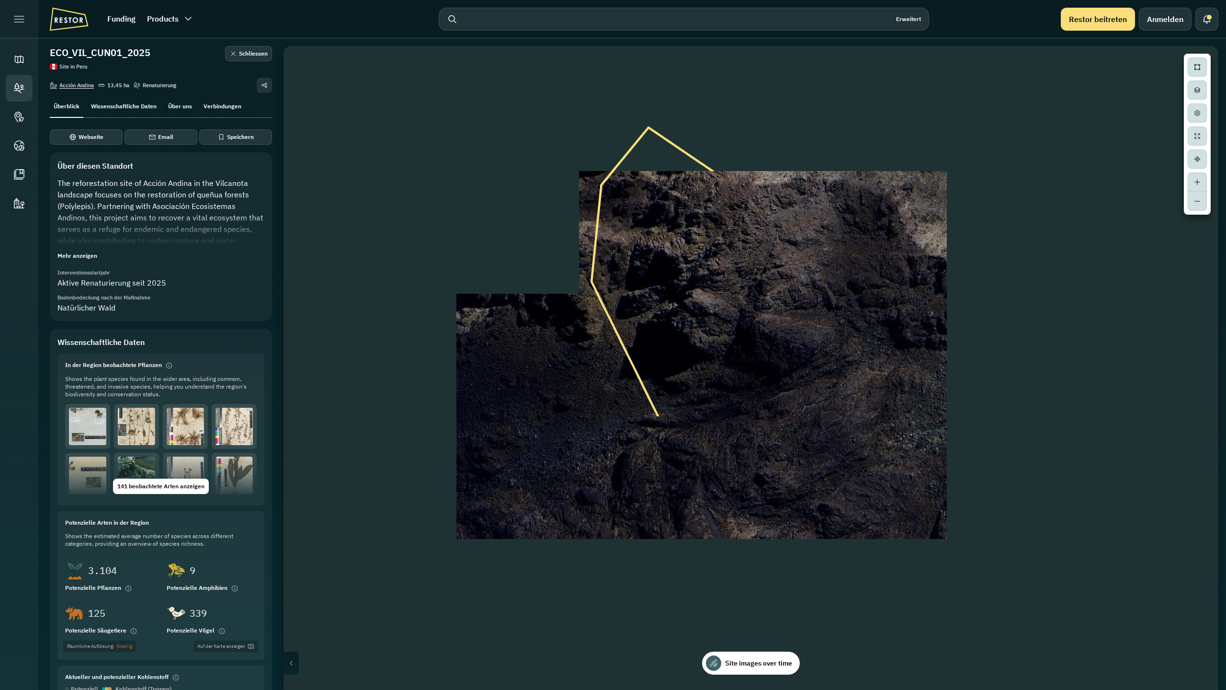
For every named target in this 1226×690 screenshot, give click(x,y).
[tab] (66, 105)
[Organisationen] (19, 203)
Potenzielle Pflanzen (93, 587)
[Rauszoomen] (1197, 201)
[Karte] (19, 59)
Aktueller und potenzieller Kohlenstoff (117, 676)
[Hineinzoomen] (1197, 182)
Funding (121, 18)
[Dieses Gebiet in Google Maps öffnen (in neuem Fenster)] (302, 684)
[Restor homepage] (69, 19)
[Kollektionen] (19, 174)
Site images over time (758, 663)
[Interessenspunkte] (19, 117)
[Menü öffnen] (19, 19)
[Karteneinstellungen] (1197, 113)
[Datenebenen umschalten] (1197, 90)
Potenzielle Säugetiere (95, 630)
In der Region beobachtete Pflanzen (113, 364)
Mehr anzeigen (77, 255)
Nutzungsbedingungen (1189, 686)
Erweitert (908, 19)
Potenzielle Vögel (191, 630)
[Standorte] (19, 88)
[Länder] (19, 145)
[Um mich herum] (1197, 159)
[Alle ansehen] (1197, 136)
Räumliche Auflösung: (99, 646)
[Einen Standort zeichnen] (1197, 67)
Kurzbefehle (1017, 686)
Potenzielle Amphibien (197, 587)
